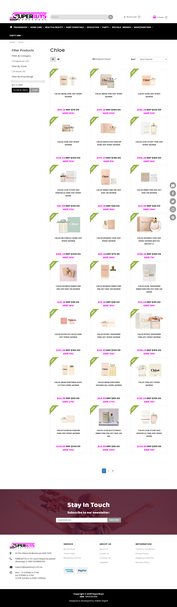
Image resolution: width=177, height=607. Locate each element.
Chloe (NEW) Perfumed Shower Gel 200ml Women (109, 384)
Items (160, 17)
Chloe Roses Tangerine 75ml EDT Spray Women (149, 336)
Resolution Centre (72, 558)
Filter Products (23, 50)
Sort (133, 59)
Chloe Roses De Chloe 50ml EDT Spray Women (68, 336)
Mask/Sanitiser (142, 27)
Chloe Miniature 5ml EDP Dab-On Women (108, 191)
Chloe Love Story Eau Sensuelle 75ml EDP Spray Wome (149, 433)
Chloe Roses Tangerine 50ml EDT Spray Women (108, 336)
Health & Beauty (54, 27)
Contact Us (105, 558)
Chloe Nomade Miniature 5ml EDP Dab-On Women (68, 288)
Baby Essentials (75, 27)
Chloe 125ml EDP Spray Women (149, 95)
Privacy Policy (142, 553)
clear (34, 90)
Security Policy (142, 562)
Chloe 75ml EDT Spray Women (149, 384)
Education (93, 27)
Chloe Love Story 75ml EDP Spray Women (149, 143)
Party (105, 27)
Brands (127, 27)
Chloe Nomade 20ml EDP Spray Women (109, 239)
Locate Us (104, 553)
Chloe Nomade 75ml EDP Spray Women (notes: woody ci (149, 241)
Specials (116, 27)
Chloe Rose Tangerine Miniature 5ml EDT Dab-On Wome (149, 289)
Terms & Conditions (145, 549)
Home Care (36, 27)
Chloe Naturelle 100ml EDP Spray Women (68, 239)
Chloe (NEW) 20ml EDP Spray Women (68, 95)
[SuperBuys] (28, 15)
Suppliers (104, 562)
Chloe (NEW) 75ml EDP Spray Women (109, 95)
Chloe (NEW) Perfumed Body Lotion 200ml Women (68, 384)
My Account (69, 549)
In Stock (20, 71)
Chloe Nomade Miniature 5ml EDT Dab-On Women (108, 288)
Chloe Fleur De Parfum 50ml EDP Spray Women (68, 432)
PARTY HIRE (15, 35)
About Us (104, 549)
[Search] (110, 17)
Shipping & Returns (145, 558)
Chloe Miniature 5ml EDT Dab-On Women (149, 191)
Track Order (69, 553)
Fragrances (21, 27)
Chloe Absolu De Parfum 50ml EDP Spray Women (108, 143)
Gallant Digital (101, 600)
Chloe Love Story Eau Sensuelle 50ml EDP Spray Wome (68, 192)
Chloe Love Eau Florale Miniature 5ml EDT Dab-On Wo (109, 433)
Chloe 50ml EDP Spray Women (68, 143)
